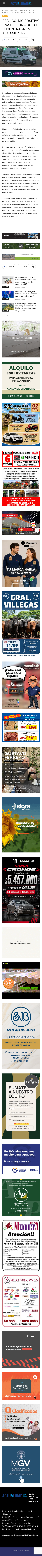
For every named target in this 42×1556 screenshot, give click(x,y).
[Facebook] (37, 1493)
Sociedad (10, 11)
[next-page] (7, 315)
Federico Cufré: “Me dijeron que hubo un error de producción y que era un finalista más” (26, 294)
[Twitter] (37, 1501)
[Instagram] (37, 1497)
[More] (33, 40)
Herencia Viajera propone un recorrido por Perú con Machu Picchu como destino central (26, 306)
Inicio (4, 11)
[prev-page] (3, 315)
